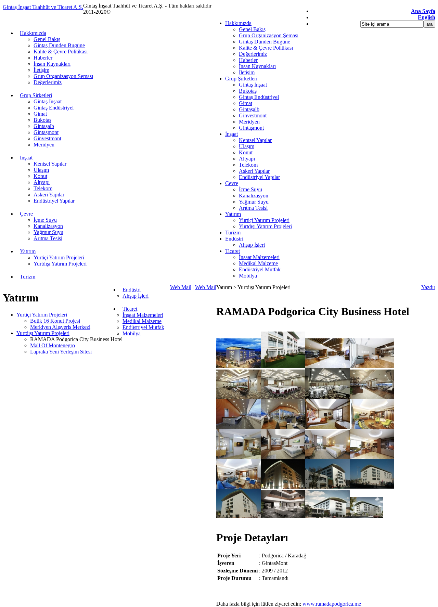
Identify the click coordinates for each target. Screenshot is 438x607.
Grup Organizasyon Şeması (268, 35)
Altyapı (247, 159)
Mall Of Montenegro (52, 345)
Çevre (231, 183)
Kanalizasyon (253, 195)
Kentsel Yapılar (255, 140)
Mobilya (248, 276)
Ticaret (232, 251)
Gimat (245, 103)
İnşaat (231, 134)
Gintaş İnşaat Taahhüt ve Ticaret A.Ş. (43, 7)
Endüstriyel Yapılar (259, 177)
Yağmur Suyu (254, 202)
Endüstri (234, 239)
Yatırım (233, 214)
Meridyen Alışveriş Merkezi (60, 327)
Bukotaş (248, 91)
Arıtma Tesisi (253, 208)
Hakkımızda (238, 23)
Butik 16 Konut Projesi (55, 321)
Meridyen (249, 122)
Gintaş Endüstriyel (259, 97)
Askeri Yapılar (254, 171)
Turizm (233, 232)
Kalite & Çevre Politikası (266, 48)
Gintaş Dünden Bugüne (264, 41)
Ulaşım (246, 146)
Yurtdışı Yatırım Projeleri (265, 226)
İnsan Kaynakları (257, 66)
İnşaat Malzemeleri (259, 257)
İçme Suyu (250, 189)
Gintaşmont (251, 128)
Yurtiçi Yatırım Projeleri (264, 220)
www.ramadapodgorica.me (331, 604)
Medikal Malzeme (258, 263)
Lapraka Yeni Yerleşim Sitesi (61, 351)
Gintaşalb (249, 109)
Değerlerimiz (253, 54)
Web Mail (180, 287)
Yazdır (428, 287)
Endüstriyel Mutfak (260, 269)
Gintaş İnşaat (253, 85)
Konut (246, 152)
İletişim (247, 72)
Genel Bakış (252, 29)
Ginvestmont (253, 115)
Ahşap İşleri (252, 245)
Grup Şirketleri (241, 78)
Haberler (248, 60)
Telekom (248, 165)
